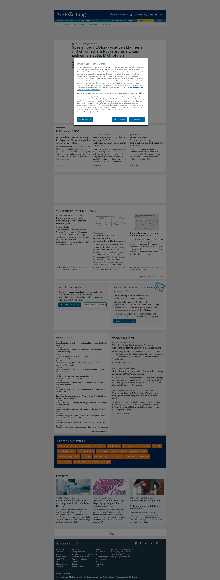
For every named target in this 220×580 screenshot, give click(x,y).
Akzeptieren (137, 120)
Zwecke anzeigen (84, 120)
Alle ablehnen (119, 120)
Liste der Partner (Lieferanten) (88, 112)
